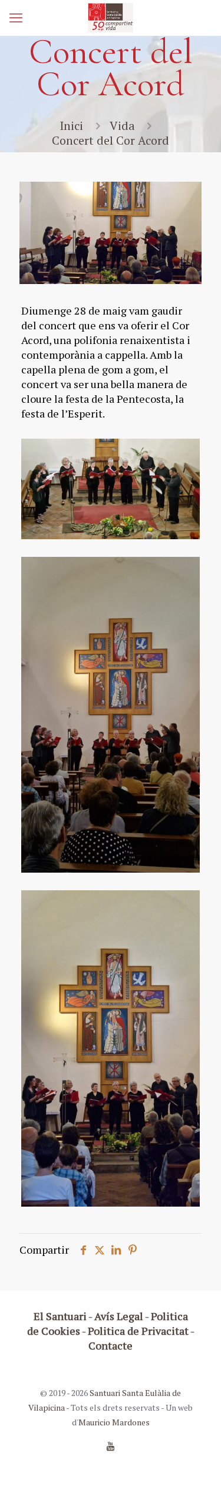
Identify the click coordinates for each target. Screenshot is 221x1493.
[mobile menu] (16, 18)
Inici (71, 125)
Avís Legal (118, 1316)
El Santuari (60, 1316)
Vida (122, 125)
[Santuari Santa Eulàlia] (110, 17)
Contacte (110, 1345)
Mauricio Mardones (114, 1422)
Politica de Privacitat (138, 1331)
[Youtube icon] (110, 1446)
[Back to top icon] (196, 1469)
